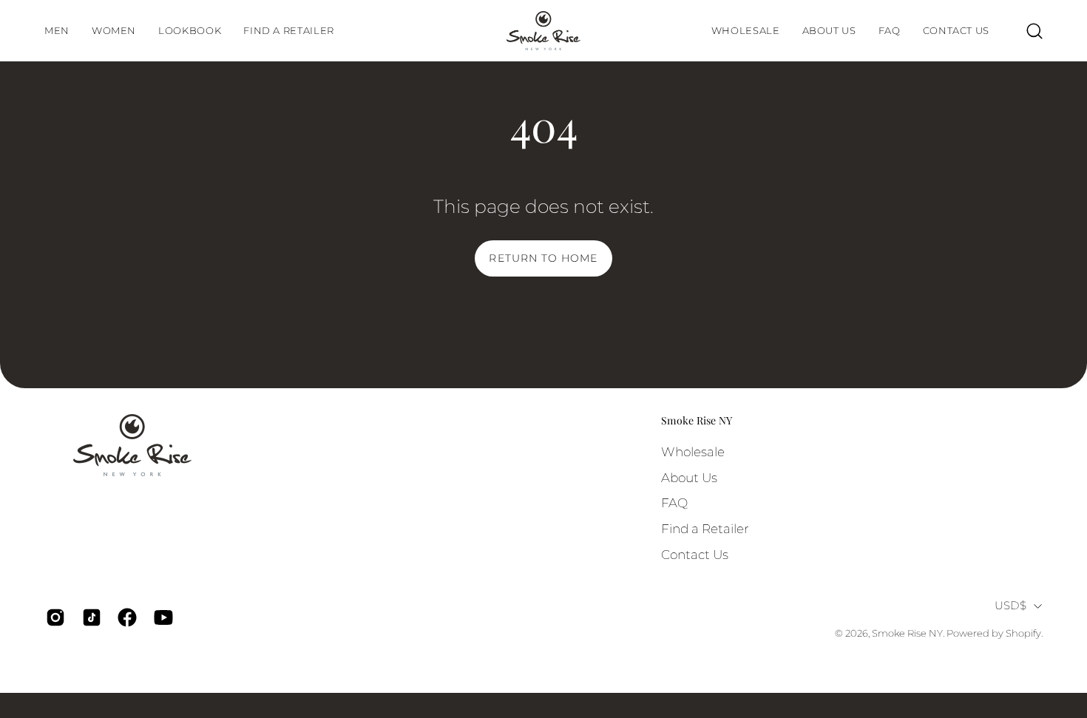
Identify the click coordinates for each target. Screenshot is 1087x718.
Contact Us (694, 553)
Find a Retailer (705, 528)
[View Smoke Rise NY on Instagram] (52, 617)
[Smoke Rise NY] (543, 30)
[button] (189, 30)
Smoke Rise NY (696, 420)
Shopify (1023, 633)
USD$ (1010, 605)
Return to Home (543, 258)
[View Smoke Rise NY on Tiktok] (89, 617)
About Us (689, 477)
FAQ (674, 502)
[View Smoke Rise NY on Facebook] (124, 617)
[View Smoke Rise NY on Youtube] (160, 617)
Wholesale (693, 451)
